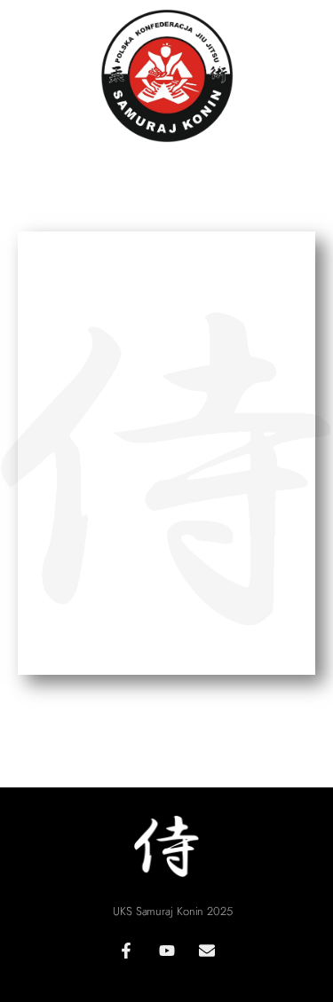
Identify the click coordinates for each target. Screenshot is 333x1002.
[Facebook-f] (126, 951)
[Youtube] (167, 951)
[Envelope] (207, 951)
